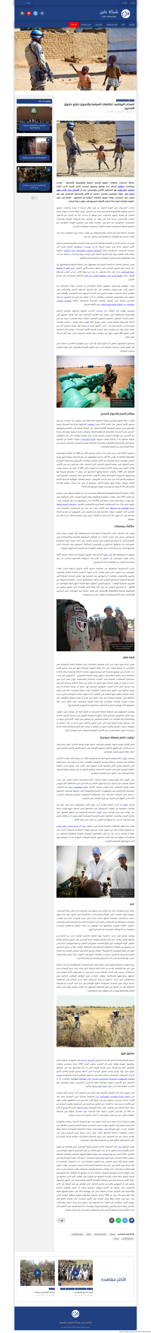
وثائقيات (63, 1288)
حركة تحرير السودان (100, 1234)
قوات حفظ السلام (77, 1234)
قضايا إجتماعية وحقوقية (122, 100)
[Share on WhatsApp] (118, 1220)
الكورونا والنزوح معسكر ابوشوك (34, 158)
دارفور (88, 1234)
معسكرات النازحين (128, 1238)
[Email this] (112, 1220)
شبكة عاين (129, 111)
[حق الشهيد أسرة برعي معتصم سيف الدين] (34, 179)
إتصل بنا (125, 2)
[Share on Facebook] (131, 1220)
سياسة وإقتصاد (70, 1288)
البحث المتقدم (86, 24)
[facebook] (42, 13)
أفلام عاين (89, 1288)
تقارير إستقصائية (112, 24)
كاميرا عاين (98, 24)
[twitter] (35, 13)
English (74, 24)
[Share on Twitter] (125, 1220)
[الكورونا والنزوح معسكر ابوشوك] (34, 149)
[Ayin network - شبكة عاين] (115, 14)
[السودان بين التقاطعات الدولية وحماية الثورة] (34, 119)
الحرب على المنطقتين (81, 1288)
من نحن (132, 2)
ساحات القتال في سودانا (45, 1292)
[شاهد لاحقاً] (22, 13)
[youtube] (29, 13)
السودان (112, 1234)
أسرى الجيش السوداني (83, 1292)
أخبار (123, 24)
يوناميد (116, 1238)
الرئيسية (131, 24)
